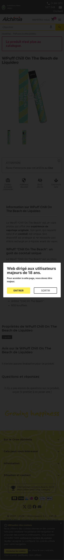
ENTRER (19, 290)
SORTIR (45, 290)
